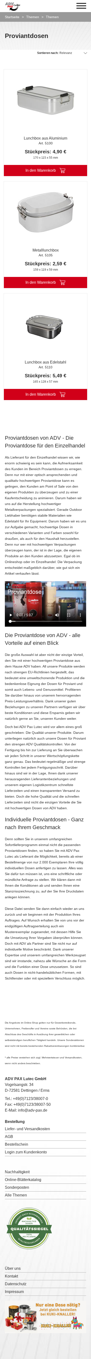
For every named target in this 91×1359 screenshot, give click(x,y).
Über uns (13, 1268)
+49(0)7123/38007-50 (32, 1104)
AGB (9, 1137)
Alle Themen (16, 1195)
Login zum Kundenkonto (26, 1152)
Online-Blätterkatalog (23, 1180)
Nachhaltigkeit (17, 1172)
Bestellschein (16, 1144)
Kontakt (11, 1276)
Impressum (14, 1292)
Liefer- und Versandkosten (27, 1129)
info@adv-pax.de (32, 1110)
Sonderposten (17, 1187)
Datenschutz (15, 1284)
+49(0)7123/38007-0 (30, 1099)
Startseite (12, 17)
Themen (32, 17)
